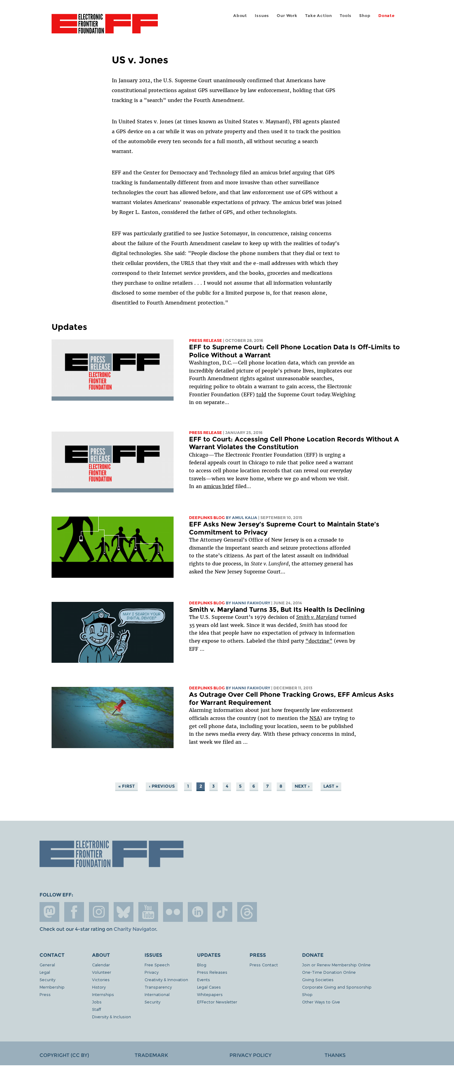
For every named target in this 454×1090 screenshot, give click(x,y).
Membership (52, 987)
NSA (314, 718)
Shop (364, 15)
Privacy (151, 972)
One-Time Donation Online (329, 972)
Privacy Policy (250, 1055)
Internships (103, 994)
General (47, 964)
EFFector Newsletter (217, 1001)
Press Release (205, 340)
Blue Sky (123, 912)
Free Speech (157, 964)
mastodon (49, 912)
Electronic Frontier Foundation (105, 27)
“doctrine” (318, 641)
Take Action (318, 15)
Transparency (158, 987)
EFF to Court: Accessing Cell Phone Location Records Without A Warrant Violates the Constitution (294, 443)
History (99, 987)
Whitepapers (210, 994)
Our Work (287, 15)
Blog (201, 964)
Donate (386, 15)
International (157, 994)
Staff (96, 1009)
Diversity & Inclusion (111, 1016)
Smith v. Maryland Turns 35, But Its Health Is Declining (277, 609)
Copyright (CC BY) (64, 1055)
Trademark (151, 1055)
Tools (345, 15)
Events (203, 979)
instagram (99, 912)
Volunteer (101, 972)
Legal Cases (209, 987)
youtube (148, 912)
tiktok (222, 912)
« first (126, 786)
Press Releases (212, 972)
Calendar (101, 964)
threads (247, 912)
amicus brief (219, 486)
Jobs (97, 1001)
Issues (262, 15)
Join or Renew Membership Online (336, 964)
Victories (101, 979)
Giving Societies (318, 979)
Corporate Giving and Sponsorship (337, 987)
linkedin (198, 912)
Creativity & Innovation (166, 979)
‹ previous (162, 786)
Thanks (335, 1055)
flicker (173, 912)
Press (45, 994)
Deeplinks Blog (207, 517)
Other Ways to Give (321, 1001)
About (240, 15)
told (261, 394)
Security (47, 979)
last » (330, 786)
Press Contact (264, 964)
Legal (45, 972)
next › (302, 786)
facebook (74, 912)
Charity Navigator (135, 929)
